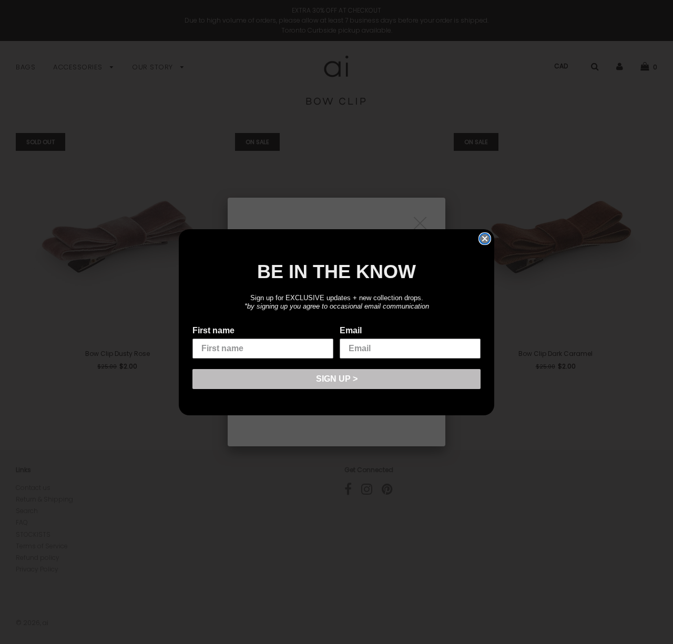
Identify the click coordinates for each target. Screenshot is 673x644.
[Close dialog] (485, 238)
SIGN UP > (337, 378)
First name (213, 330)
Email (351, 330)
